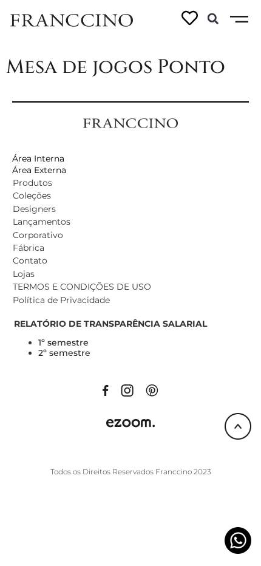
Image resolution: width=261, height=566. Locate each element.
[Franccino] (130, 122)
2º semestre (64, 352)
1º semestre (63, 342)
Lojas (24, 273)
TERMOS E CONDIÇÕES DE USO (82, 286)
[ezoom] (130, 422)
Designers (34, 208)
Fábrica (28, 247)
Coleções (32, 195)
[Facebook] (106, 390)
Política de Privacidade (61, 300)
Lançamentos (41, 221)
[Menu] (239, 19)
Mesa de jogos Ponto (115, 67)
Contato (30, 260)
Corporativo (38, 235)
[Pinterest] (152, 390)
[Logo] (71, 19)
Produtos (32, 182)
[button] (213, 19)
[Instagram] (127, 390)
